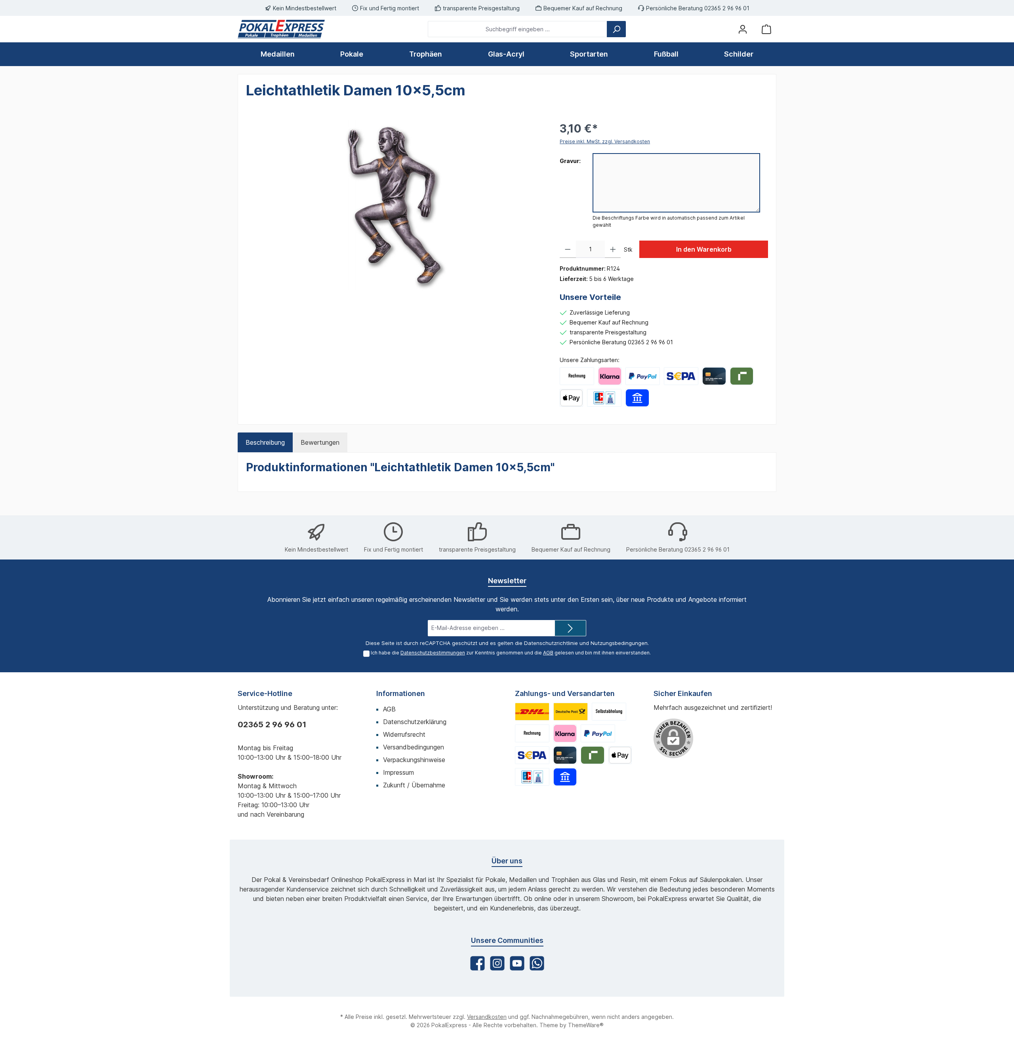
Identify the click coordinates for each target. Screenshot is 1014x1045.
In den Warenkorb (704, 249)
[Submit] (570, 628)
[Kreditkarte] (714, 376)
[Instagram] (497, 963)
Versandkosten (487, 1016)
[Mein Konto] (743, 29)
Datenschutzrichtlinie (551, 643)
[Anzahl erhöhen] (613, 249)
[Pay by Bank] (637, 398)
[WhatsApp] (537, 963)
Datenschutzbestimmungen (432, 653)
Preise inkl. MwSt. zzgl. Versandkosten (605, 141)
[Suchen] (616, 29)
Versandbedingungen (413, 747)
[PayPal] (642, 376)
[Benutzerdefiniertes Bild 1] (532, 712)
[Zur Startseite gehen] (281, 29)
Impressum (398, 772)
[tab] (265, 442)
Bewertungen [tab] (320, 442)
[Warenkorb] (766, 29)
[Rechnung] (577, 376)
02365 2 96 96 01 (272, 724)
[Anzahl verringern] (568, 249)
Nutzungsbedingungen (619, 643)
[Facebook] (477, 963)
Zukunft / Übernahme (414, 785)
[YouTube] (517, 963)
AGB (548, 653)
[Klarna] (609, 376)
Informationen (400, 693)
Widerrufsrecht (404, 734)
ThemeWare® (586, 1025)
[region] (395, 205)
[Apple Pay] (571, 398)
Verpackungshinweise (414, 760)
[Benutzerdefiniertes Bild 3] (609, 712)
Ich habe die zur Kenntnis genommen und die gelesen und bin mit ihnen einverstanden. (511, 653)
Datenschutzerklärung (414, 722)
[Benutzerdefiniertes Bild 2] (570, 712)
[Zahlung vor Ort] (604, 398)
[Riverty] (741, 376)
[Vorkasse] (681, 376)
